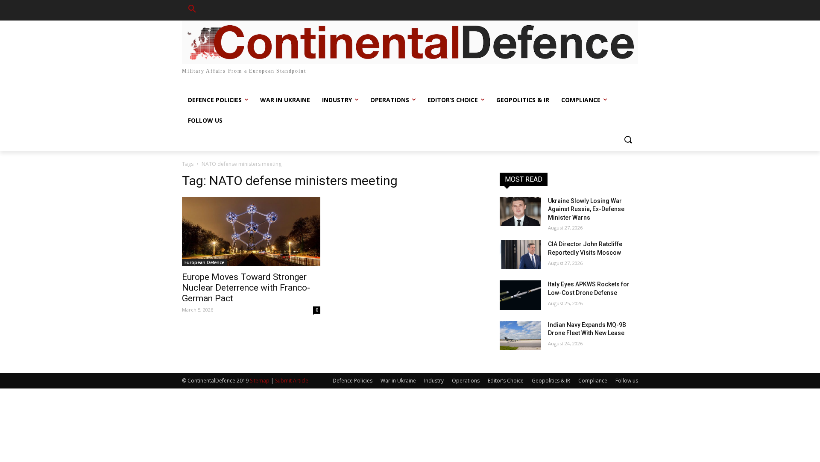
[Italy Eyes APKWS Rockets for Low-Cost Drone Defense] (520, 294)
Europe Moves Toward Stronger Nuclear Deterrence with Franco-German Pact (246, 287)
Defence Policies (352, 380)
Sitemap (259, 380)
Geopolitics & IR (551, 380)
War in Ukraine (398, 380)
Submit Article (291, 380)
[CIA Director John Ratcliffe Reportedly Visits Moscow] (520, 254)
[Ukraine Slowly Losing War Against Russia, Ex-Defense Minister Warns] (520, 211)
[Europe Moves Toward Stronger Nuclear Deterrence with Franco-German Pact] (251, 231)
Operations (466, 380)
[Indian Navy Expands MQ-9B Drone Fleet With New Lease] (520, 335)
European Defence (204, 262)
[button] (192, 10)
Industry (434, 380)
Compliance (592, 380)
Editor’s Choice (506, 380)
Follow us (626, 380)
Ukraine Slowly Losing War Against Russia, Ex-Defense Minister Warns (586, 209)
